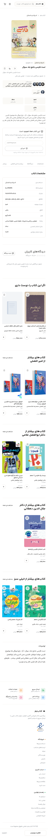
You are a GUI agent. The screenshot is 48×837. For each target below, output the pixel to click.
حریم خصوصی (40, 816)
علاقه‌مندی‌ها (41, 782)
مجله (43, 751)
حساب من (42, 774)
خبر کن (23, 148)
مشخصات (40, 164)
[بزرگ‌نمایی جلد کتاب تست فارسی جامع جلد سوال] (24, 39)
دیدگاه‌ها (30, 164)
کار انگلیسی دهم (40, 620)
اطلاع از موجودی (35, 833)
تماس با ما (42, 800)
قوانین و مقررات (40, 812)
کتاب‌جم (42, 15)
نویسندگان (41, 755)
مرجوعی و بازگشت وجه (38, 808)
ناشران (43, 759)
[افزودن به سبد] (27, 337)
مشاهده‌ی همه (8, 358)
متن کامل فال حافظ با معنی (13, 326)
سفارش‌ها (42, 778)
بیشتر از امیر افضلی (17, 164)
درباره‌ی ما (42, 797)
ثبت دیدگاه (7, 253)
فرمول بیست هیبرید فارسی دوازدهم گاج (13, 403)
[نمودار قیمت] (10, 68)
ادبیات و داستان (32, 15)
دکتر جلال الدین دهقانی (13, 86)
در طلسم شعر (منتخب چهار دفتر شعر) (36, 327)
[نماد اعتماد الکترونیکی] (40, 727)
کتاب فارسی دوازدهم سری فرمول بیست (37, 403)
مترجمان (42, 763)
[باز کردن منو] (10, 4)
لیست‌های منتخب (39, 747)
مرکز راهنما (41, 804)
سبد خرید (42, 785)
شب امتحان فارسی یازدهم (36, 549)
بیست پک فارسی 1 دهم (38, 476)
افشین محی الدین (25, 84)
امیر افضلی (15, 84)
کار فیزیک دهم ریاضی (15, 620)
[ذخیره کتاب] (5, 68)
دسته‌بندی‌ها (41, 744)
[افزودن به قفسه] (15, 68)
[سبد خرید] (5, 4)
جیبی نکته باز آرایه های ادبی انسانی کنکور (13, 477)
